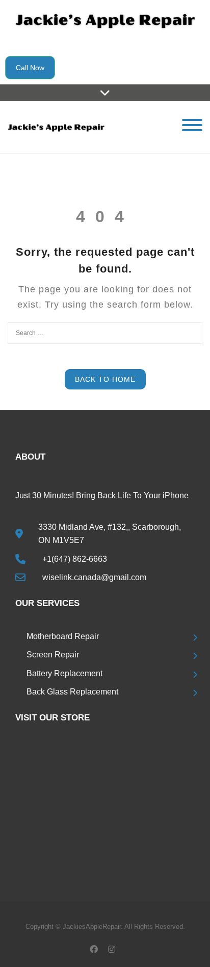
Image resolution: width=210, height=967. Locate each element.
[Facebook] (93, 949)
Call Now (30, 68)
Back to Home (105, 379)
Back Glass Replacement (72, 691)
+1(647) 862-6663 (74, 559)
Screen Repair (53, 654)
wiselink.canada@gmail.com (94, 577)
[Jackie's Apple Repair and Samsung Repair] (56, 127)
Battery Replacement (64, 673)
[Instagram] (111, 949)
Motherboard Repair (63, 636)
